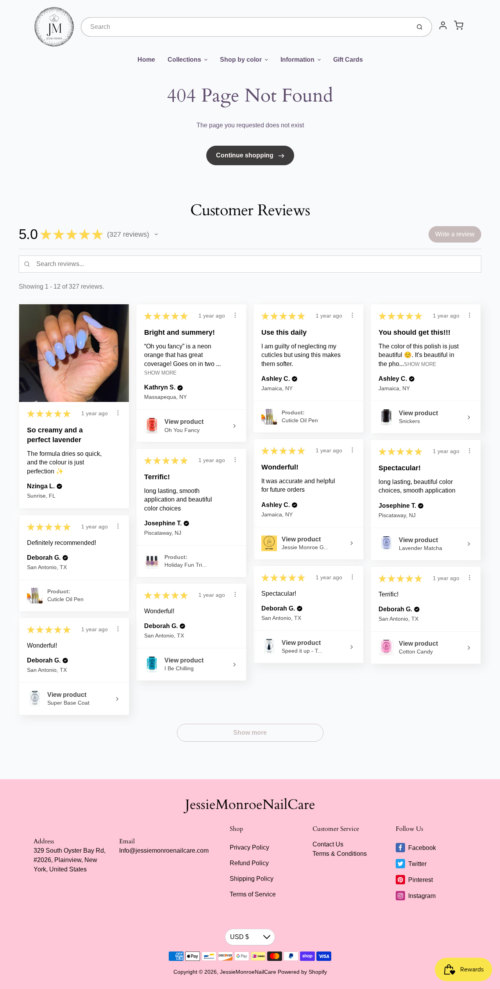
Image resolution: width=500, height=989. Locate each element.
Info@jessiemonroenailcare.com (164, 850)
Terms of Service (253, 894)
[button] (156, 234)
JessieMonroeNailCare (250, 804)
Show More (160, 373)
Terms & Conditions (339, 853)
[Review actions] (117, 412)
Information (297, 59)
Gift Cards (348, 59)
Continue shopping (245, 155)
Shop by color (241, 59)
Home (146, 59)
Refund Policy (249, 863)
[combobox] (245, 27)
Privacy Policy (249, 847)
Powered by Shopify (302, 972)
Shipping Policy (251, 878)
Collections (184, 59)
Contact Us (327, 844)
